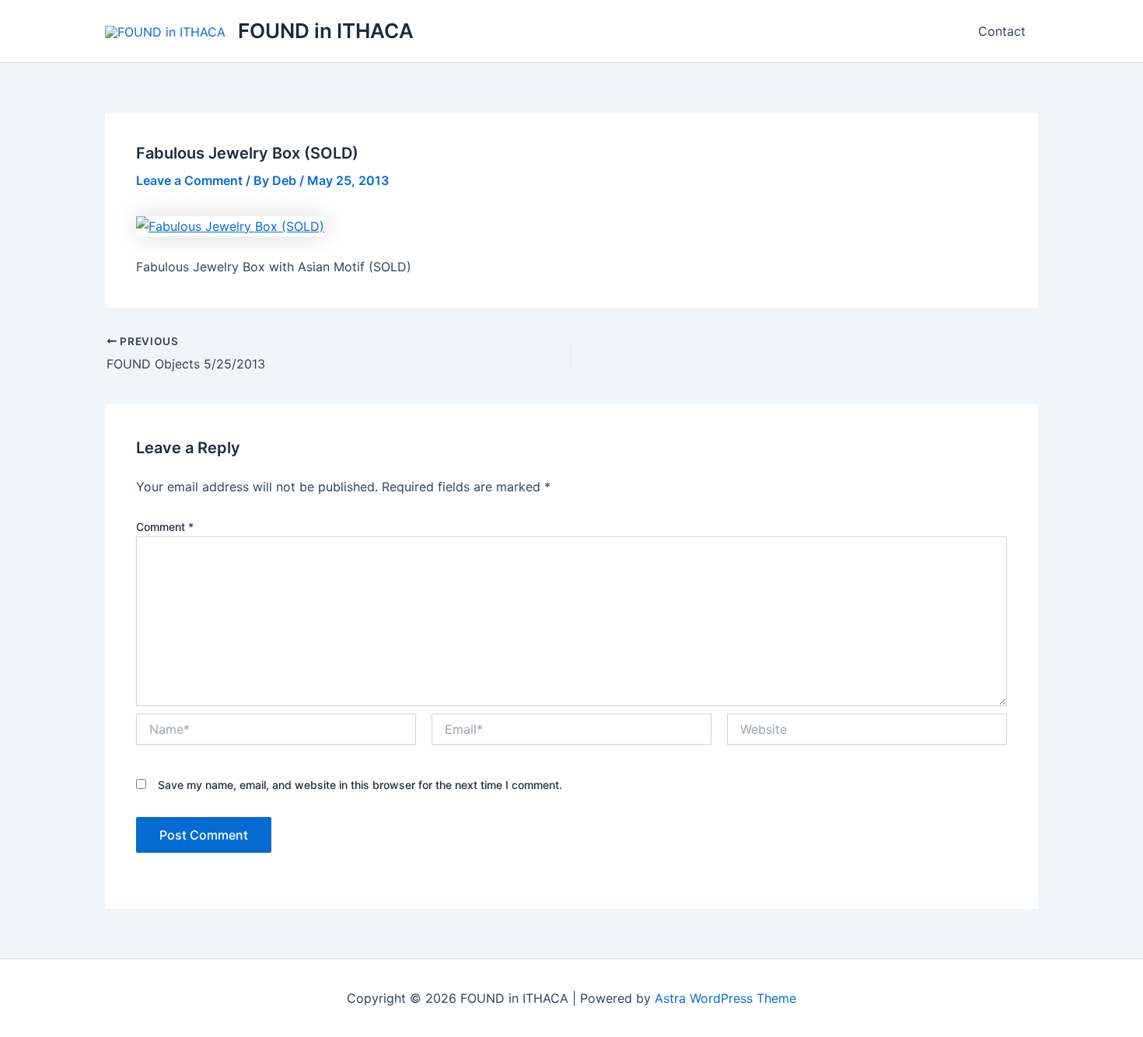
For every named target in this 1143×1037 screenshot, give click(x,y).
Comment (165, 526)
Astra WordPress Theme (725, 998)
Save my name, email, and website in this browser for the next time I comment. (360, 784)
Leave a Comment (189, 180)
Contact (1002, 31)
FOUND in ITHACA (326, 31)
